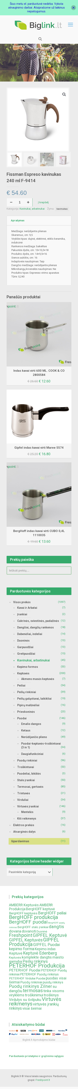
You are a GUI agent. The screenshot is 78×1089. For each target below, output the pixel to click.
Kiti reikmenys (26, 818)
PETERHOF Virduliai (22, 978)
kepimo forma (21, 948)
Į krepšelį (43, 202)
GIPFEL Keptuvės (26, 939)
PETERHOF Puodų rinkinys (39, 974)
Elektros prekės (23, 825)
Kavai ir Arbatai (27, 607)
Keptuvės (23, 673)
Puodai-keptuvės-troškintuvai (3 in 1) (41, 745)
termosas (33, 990)
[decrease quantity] (11, 202)
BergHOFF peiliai (52, 913)
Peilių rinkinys (35, 961)
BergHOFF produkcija (33, 917)
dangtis (56, 926)
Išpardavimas (20, 841)
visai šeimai (32, 1008)
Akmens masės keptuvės (37, 679)
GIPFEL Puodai (46, 944)
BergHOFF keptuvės (23, 913)
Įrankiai (22, 614)
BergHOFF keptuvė (40, 909)
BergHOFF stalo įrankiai (33, 927)
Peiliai (21, 685)
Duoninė (42, 931)
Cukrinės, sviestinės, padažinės (38, 620)
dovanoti (29, 931)
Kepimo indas (45, 949)
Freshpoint (20, 935)
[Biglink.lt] (39, 24)
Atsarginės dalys (24, 831)
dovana (15, 931)
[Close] (73, 7)
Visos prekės (22, 602)
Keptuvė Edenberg (40, 953)
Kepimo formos (27, 666)
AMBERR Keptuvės (24, 905)
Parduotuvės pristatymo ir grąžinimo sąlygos (36, 1056)
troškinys (51, 995)
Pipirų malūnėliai (28, 705)
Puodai (22, 718)
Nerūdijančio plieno (34, 737)
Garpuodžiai (25, 647)
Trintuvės (23, 793)
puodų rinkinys (53, 982)
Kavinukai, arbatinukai (32, 208)
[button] (64, 94)
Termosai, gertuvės (30, 786)
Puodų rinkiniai (27, 760)
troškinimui (34, 995)
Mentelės (27, 812)
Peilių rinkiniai (26, 692)
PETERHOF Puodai (24, 970)
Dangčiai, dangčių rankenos (35, 627)
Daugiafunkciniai (32, 753)
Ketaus (25, 730)
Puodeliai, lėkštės (29, 773)
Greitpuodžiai (26, 653)
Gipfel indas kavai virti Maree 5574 (39, 447)
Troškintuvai (25, 767)
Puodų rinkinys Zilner (30, 986)
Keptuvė (15, 953)
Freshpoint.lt (43, 1079)
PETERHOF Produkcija (37, 965)
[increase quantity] (28, 202)
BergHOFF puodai (28, 922)
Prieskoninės (26, 711)
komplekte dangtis (37, 957)
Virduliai (22, 799)
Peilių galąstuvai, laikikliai (34, 698)
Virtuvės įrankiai (28, 806)
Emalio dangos (31, 723)
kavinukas (62, 208)
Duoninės (23, 640)
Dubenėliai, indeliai (29, 634)
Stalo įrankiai (26, 780)
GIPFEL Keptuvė (50, 935)
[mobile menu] (71, 24)
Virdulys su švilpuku (25, 1000)
